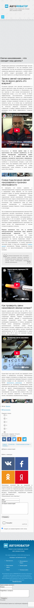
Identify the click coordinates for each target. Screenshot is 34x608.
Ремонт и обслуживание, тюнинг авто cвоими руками (20, 10)
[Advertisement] (17, 39)
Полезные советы (24, 569)
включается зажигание (14, 382)
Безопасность (9, 560)
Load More (17, 535)
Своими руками (23, 565)
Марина (8, 406)
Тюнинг (8, 569)
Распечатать (6, 409)
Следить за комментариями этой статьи (15, 528)
